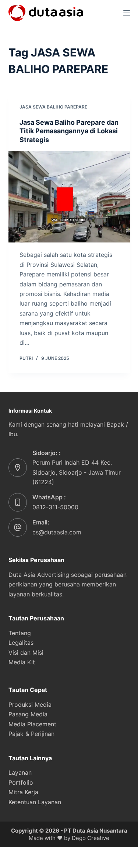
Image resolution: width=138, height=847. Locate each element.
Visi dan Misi (25, 652)
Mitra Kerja (23, 792)
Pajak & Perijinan (31, 733)
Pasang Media (27, 714)
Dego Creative (90, 837)
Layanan (20, 772)
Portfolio (20, 782)
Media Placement (32, 724)
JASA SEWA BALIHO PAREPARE (53, 107)
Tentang (19, 633)
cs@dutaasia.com (56, 532)
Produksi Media (30, 704)
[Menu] (126, 13)
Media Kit (21, 662)
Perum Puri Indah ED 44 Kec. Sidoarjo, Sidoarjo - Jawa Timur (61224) (76, 472)
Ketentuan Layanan (34, 802)
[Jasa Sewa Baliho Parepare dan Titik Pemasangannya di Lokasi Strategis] (69, 197)
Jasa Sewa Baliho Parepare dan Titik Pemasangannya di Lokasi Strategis (69, 131)
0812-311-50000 (55, 507)
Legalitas (20, 642)
